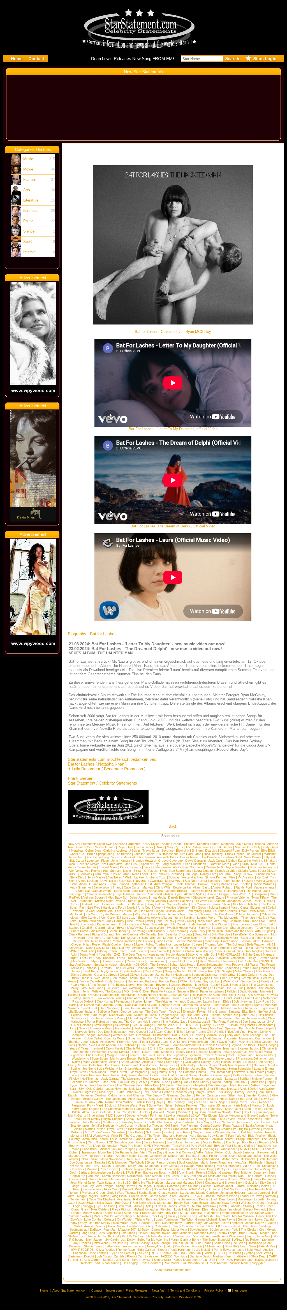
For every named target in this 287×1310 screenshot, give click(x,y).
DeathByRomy (172, 1222)
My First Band (190, 1015)
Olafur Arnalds (220, 947)
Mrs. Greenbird (139, 1035)
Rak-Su (138, 1199)
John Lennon (221, 1229)
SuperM (196, 1212)
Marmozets (190, 1004)
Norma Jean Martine (119, 1102)
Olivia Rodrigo (105, 1249)
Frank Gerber (223, 847)
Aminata (147, 1061)
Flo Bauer (112, 988)
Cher (223, 978)
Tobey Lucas (168, 1065)
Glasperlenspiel (203, 897)
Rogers (264, 1142)
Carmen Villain (268, 958)
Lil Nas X (160, 1206)
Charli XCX (77, 854)
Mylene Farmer (262, 1078)
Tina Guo (187, 1179)
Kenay (130, 1119)
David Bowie (86, 1202)
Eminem (197, 850)
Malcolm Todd (90, 1263)
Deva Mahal (169, 1165)
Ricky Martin (95, 1105)
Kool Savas (263, 1253)
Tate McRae (267, 1246)
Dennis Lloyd (208, 1199)
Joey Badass (91, 1122)
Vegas (91, 1035)
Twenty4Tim (155, 1246)
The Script (233, 1142)
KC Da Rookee (157, 978)
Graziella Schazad (215, 1045)
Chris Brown (96, 1142)
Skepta (162, 1249)
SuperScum (100, 1058)
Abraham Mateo (126, 1155)
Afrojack (183, 907)
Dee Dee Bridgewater (112, 1031)
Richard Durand (103, 934)
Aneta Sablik (150, 1008)
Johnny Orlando (182, 1226)
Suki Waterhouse (193, 1263)
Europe (181, 1048)
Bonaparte (156, 890)
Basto (206, 887)
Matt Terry (92, 1165)
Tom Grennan (198, 1139)
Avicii (149, 921)
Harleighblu (178, 978)
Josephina (232, 968)
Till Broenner (161, 1035)
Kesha (168, 1132)
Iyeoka (155, 1021)
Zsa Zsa (142, 1253)
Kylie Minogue (117, 1162)
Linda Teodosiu (210, 880)
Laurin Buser (212, 1001)
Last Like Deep (90, 958)
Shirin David (222, 1243)
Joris (175, 1176)
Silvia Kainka (252, 857)
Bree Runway (248, 1233)
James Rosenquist (149, 894)
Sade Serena (138, 951)
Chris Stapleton (108, 1233)
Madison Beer (222, 1256)
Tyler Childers (100, 1209)
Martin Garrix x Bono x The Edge (193, 1239)
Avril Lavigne (105, 1186)
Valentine (245, 1041)
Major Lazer (233, 1108)
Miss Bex (216, 1028)
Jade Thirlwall (98, 1253)
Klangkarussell (200, 1021)
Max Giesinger (241, 1004)
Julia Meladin (202, 1249)
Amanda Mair (177, 914)
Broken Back (138, 1196)
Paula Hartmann (180, 1249)
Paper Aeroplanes (212, 991)
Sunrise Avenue (265, 874)
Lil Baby (143, 1229)
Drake (160, 847)
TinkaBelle (240, 934)
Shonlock (86, 874)
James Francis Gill (198, 1031)
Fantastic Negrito (132, 1169)
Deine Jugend (138, 897)
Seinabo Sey (170, 1078)
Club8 (192, 971)
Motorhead (270, 998)
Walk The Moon (131, 1145)
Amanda (182, 1115)
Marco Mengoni (265, 947)
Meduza (142, 1216)
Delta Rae (96, 1065)
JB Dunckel (248, 1159)
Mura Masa (218, 1209)
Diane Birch (122, 890)
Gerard (100, 927)
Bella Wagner (256, 944)
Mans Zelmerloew (95, 1061)
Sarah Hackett (118, 931)
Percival (266, 978)
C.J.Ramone (178, 1041)
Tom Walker (180, 1145)
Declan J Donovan (166, 1186)
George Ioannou (132, 1011)
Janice (194, 1149)
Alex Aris (241, 1162)
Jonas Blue (86, 1085)
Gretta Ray (110, 1122)
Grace (83, 1028)
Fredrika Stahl (232, 857)
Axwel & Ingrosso (84, 1092)
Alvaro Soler (248, 1246)
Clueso (271, 1222)
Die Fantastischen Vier (130, 1152)
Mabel (78, 1226)
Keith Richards (243, 1075)
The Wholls (136, 1162)
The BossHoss (223, 914)
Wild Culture (143, 1189)
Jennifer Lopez (144, 854)
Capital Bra (77, 1176)
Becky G (223, 1169)
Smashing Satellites (141, 1038)
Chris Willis (163, 887)
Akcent (158, 907)
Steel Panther (211, 998)
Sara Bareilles (179, 1196)
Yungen (130, 1149)
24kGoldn (112, 1239)
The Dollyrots (235, 944)
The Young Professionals (148, 931)
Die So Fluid (235, 988)
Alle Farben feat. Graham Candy (100, 1004)
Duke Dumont (170, 1008)
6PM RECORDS (82, 1249)
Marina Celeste (266, 880)
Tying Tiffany (260, 897)
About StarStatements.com (173, 1269)
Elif (218, 1226)
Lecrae (109, 1155)
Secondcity (78, 1018)
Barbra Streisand (246, 1186)
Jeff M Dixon (165, 937)
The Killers (249, 1226)
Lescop (148, 974)
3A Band (214, 994)
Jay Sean (216, 1135)
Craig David (227, 1155)
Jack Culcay (216, 860)
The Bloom (209, 1115)
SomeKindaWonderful (186, 1045)
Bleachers (77, 1169)
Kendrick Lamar (208, 843)
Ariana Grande (172, 843)
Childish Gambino (220, 1172)
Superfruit (118, 1132)
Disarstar (75, 1246)
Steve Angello (103, 1025)
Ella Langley (130, 1263)
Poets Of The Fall (168, 1108)
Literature (30, 200)
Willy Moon (257, 911)
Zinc (205, 1015)
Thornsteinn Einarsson (215, 1105)
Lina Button (253, 890)
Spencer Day (150, 864)
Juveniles (229, 961)
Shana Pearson (90, 1075)
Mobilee (171, 907)
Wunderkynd (80, 1058)
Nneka (82, 1045)
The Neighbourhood (205, 1159)
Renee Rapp (126, 1249)
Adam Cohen (164, 1031)
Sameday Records (133, 1122)
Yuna (177, 917)
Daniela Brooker (179, 897)
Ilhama (217, 890)
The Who (186, 1219)
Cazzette (230, 1038)
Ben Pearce (120, 978)
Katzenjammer (107, 924)
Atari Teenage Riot (255, 1035)
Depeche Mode (137, 1115)
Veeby (72, 981)
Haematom (88, 1152)
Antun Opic (137, 978)
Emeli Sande (229, 941)
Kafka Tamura (119, 1051)
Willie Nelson (204, 1165)
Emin (153, 1048)
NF (188, 1236)
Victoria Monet (239, 1263)
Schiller (244, 1078)
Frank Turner (264, 1206)
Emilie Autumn (156, 961)
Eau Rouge (99, 1015)
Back (173, 826)
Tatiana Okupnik (155, 900)
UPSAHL (197, 1196)
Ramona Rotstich (123, 941)
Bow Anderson (199, 1229)
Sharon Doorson (241, 927)
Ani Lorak (225, 874)
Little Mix (135, 1088)
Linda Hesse (164, 941)
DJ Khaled (183, 1119)
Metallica (77, 850)
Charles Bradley (182, 984)
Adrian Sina (105, 911)
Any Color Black (187, 937)
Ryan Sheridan (210, 961)
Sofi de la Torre (108, 1011)
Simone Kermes (216, 877)
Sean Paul (131, 1212)
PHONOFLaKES (229, 954)
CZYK (223, 1206)
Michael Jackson (110, 1149)
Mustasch (152, 1165)
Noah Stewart (197, 924)
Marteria (265, 991)
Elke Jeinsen (146, 857)
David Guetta (249, 991)
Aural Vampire (163, 884)
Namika (259, 1065)
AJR (158, 1139)
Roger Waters (232, 1125)
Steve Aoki (161, 1189)
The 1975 (240, 1082)
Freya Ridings (121, 1209)
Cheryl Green (77, 1065)
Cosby (206, 1025)
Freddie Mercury (151, 1212)
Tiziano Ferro (144, 1219)
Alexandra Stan (192, 877)
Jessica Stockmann (157, 867)
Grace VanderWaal (153, 1155)
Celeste (109, 1219)
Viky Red (141, 914)
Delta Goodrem (150, 1263)
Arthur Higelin (264, 931)
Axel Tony (221, 921)
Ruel (256, 1165)
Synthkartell (89, 1008)
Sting (168, 1105)
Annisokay (135, 1098)
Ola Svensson (259, 934)
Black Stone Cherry (196, 1082)
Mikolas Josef (223, 1186)
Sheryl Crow (113, 1212)
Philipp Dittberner (247, 1139)
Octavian (215, 1189)
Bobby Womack (219, 924)
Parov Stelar (221, 904)
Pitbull (222, 1098)
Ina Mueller (253, 854)
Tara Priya (102, 874)
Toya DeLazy (121, 947)
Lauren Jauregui (258, 1192)
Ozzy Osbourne (157, 1226)
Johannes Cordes (239, 900)
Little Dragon (261, 1122)
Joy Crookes (82, 1243)
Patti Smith (139, 1202)
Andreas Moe (265, 1055)
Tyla (130, 847)
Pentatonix (123, 1001)
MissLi (72, 874)
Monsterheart (199, 1041)
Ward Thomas (126, 1192)
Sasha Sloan (147, 1192)
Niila (119, 1068)
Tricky (251, 958)
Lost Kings (209, 1149)
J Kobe (205, 1004)
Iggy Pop (171, 1212)
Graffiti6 (87, 927)
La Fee (139, 877)
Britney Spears (245, 1092)
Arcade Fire (229, 1129)
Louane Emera (264, 1068)
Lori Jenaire (159, 874)
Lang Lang (88, 1233)
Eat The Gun (148, 1004)
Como (218, 951)
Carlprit (215, 984)
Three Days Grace (161, 1152)
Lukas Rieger (218, 1102)
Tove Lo (174, 1011)
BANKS (251, 988)
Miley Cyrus (175, 847)
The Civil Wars (124, 968)
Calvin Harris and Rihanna (126, 1095)
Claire (159, 958)
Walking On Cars (252, 1202)
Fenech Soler (165, 1025)
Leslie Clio (221, 927)
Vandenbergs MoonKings (119, 994)
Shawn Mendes (192, 1078)
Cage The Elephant (102, 1199)
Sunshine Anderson (263, 867)
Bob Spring (265, 1061)
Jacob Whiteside (205, 1098)
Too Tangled (254, 951)
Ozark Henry (147, 994)
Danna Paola (160, 1229)
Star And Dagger (80, 964)
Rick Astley (225, 1092)
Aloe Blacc (96, 988)
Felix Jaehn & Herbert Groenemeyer (167, 1092)
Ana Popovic (234, 964)
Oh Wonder (125, 1219)
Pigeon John (109, 860)
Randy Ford (208, 874)
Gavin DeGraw (85, 1102)
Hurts (237, 1061)
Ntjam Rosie (91, 944)
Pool (231, 1055)
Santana (234, 1011)
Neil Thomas (90, 1078)
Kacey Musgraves (185, 1259)
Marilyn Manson (243, 1216)
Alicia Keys (106, 1092)
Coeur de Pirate (195, 1058)
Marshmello (135, 1176)
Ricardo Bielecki (83, 1001)
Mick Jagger (94, 1239)
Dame (258, 1004)
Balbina (77, 1129)
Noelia (131, 907)
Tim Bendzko (135, 904)
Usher (233, 1098)
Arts (26, 190)
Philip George (267, 1045)
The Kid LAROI (182, 1243)
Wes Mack (101, 978)
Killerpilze (199, 1085)
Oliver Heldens (81, 1025)
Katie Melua (241, 1105)
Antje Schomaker (106, 1145)
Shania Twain (93, 1246)
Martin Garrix (77, 1115)
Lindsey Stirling (185, 1051)
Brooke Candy (93, 1098)
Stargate (74, 1122)
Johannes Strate (112, 904)
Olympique (166, 1048)
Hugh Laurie (183, 974)
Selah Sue (125, 880)
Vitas (114, 857)
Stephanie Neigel (105, 964)
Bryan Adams (133, 1068)
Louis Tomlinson (121, 1139)
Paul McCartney (133, 1236)
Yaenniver (268, 1239)
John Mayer (204, 1122)
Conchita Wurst (114, 1038)
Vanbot (218, 968)
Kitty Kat (269, 857)
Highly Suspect (113, 1119)
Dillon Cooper (263, 1041)
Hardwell (97, 1048)
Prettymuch (162, 1145)
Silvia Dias (77, 877)
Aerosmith (213, 1236)
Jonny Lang (192, 1142)
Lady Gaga (270, 847)
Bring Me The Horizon (148, 1182)
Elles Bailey (135, 1132)
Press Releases (137, 1290)
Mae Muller (120, 1222)
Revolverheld (266, 1152)
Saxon (106, 1165)
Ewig (153, 1072)
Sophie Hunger (143, 1001)
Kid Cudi (113, 1236)
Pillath (76, 1112)
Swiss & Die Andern (102, 1045)
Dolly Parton (250, 850)
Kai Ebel (262, 877)
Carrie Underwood (184, 1199)
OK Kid (190, 1169)
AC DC (89, 1132)
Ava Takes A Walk (119, 877)
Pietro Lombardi (232, 1222)
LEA (167, 1176)
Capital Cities (153, 971)
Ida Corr (91, 914)
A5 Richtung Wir (184, 867)
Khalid (103, 1139)
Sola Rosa (139, 890)
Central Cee (84, 847)
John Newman (243, 1001)
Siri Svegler (224, 971)
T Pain (229, 1135)
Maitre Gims (229, 1159)
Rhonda (73, 1041)
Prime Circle (250, 968)
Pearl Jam (110, 1229)
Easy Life (86, 1222)
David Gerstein (195, 860)
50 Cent (198, 1236)
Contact (96, 1290)
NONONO (140, 964)
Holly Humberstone (239, 1259)
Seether (139, 1028)
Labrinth (235, 1206)
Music (28, 159)
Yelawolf (239, 1072)
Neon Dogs (188, 947)
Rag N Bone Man (151, 1105)
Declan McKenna (175, 1139)
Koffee (104, 1196)
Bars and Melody (157, 1199)
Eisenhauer (96, 1018)
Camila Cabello (210, 1125)
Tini (82, 1236)
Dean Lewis (227, 1199)
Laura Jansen (203, 870)
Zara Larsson (216, 1095)
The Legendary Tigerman (183, 1055)
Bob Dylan (122, 1202)
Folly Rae (134, 1172)
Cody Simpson (115, 981)
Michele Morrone (157, 1236)
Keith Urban (228, 974)
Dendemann (78, 1199)
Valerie (120, 900)
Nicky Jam (135, 1165)
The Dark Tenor (156, 1011)
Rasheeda (85, 900)
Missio (137, 1206)
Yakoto (248, 880)
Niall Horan (211, 1212)
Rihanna (259, 843)
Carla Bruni (89, 1149)
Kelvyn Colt (223, 1152)
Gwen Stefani (264, 1075)
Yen (203, 937)
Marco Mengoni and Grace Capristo (243, 1115)
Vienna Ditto (240, 984)
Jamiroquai (265, 1112)
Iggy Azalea (76, 947)
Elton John (108, 1082)
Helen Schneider (240, 1068)
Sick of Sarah (120, 874)
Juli (151, 1031)
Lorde (121, 958)
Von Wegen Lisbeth (251, 1199)
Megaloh (125, 964)
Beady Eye (181, 1202)
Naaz (270, 1125)
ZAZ (117, 954)
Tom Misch (75, 1165)
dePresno (103, 1132)
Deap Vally (202, 934)
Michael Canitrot (127, 934)
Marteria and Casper (123, 1179)
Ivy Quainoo (109, 971)
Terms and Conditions (185, 1290)
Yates (176, 1082)
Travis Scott (150, 850)
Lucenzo (93, 860)
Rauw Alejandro (265, 1259)
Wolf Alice (180, 1256)
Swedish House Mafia (181, 927)
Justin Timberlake (128, 1092)
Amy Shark (186, 1172)
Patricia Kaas (168, 981)
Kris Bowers (255, 994)
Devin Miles (108, 880)
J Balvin (134, 850)
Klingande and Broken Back (223, 1182)
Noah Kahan (110, 1263)
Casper (198, 1132)
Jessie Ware (155, 927)
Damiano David (200, 1256)
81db (245, 864)
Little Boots (87, 924)
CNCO (246, 1165)
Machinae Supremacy (176, 870)
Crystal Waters (109, 914)
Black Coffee (166, 1088)
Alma (85, 1112)
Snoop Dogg (206, 1169)
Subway (174, 877)
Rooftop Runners (82, 998)
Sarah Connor (130, 1061)
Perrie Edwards (224, 1249)
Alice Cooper (137, 1031)
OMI (213, 1041)
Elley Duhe (267, 1182)
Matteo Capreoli (169, 1068)
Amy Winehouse (233, 1236)
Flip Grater (190, 1008)
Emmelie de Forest (192, 958)
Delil (199, 1182)
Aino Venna (203, 951)
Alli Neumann (213, 1246)
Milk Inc (253, 904)
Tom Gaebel (123, 1028)
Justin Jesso (98, 1179)
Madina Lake (229, 884)
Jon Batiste (118, 1243)
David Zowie (148, 1065)
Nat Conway (184, 1152)
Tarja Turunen (124, 894)
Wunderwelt (101, 1135)
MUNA (196, 1206)
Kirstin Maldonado (138, 1129)
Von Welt (159, 1112)
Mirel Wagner (166, 1028)
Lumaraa (231, 1078)
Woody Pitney (116, 1018)
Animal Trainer (171, 998)
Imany (117, 887)
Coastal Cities (233, 951)
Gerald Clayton (130, 974)
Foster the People (220, 1018)
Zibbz (123, 951)
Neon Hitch (215, 931)
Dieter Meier (220, 1004)
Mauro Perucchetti (91, 921)
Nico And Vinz (236, 1031)
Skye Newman (141, 1259)
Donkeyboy (194, 911)
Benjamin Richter (221, 1139)
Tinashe (99, 1162)
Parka (241, 994)
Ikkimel (208, 1253)
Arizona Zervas (94, 1226)
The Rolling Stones (198, 847)
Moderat (149, 1088)
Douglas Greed (169, 1004)
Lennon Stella (204, 1226)
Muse (83, 984)
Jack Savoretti (159, 951)
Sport (27, 242)
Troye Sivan (78, 1072)
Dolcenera (94, 937)
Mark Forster (239, 1085)
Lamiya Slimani (205, 1092)
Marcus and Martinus (179, 1182)
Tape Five (258, 921)
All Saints (167, 1085)
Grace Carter (144, 1139)
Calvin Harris (114, 1048)
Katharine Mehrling (250, 860)
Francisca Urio (225, 870)
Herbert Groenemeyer (215, 1075)
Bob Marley (102, 1222)
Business (30, 211)
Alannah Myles (194, 894)
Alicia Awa (263, 1236)
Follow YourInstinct (158, 944)
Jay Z (250, 1236)
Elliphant (205, 968)
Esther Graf (113, 1246)
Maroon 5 (258, 1105)
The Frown (267, 964)
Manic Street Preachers (216, 1162)
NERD (256, 1149)
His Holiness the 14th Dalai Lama (178, 854)
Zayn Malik (243, 843)
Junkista (195, 981)
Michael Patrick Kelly (204, 1129)
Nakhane (119, 1165)
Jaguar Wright (102, 890)
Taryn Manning (265, 927)
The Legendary (212, 1108)
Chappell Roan (230, 850)
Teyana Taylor (160, 1233)
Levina (170, 1115)
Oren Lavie (133, 1159)
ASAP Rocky (198, 1189)
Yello (235, 1229)
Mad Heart (187, 964)
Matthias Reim (164, 1119)
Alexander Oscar (262, 1212)
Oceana (205, 914)
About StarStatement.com (69, 1290)
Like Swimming (131, 988)
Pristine (155, 1082)
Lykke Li (119, 1172)
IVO (196, 998)
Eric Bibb (228, 994)
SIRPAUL (267, 961)
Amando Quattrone (188, 1001)
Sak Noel (191, 880)
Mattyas (147, 887)
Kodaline (109, 958)
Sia (256, 1098)
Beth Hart (204, 927)
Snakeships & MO (101, 1115)
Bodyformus (135, 1226)
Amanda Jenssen (144, 947)
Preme (200, 1172)
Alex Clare (108, 917)
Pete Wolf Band (201, 1145)
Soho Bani (194, 1253)
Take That (167, 1075)
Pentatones (99, 1051)
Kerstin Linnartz (130, 867)
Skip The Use (221, 934)
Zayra (220, 897)
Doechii (89, 1256)
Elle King (198, 1119)
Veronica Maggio (218, 894)
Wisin (209, 1152)
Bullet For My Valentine (152, 1239)
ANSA (175, 1018)
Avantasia (124, 1199)
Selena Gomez (105, 847)
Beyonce (167, 850)
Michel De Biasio (145, 1015)
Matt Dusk (131, 864)
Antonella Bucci (167, 857)
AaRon (255, 1085)
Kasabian (253, 1119)
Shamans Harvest (174, 1135)
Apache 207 (127, 1229)
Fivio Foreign (161, 1243)
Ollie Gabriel (94, 1088)
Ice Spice (239, 1243)
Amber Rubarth (222, 887)
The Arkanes (164, 1001)
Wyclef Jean (159, 1041)
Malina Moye (173, 880)
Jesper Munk (177, 961)
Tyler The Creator (122, 1253)
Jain (177, 1132)
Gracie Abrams (217, 1263)
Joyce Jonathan (236, 867)
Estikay (145, 1112)
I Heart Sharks (232, 998)
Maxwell (127, 1189)
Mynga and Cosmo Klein (255, 1038)
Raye (121, 847)
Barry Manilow (171, 864)
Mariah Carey (77, 1155)
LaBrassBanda (101, 1112)
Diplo (148, 1206)
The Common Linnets (191, 1072)
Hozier (252, 1031)
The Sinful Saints (152, 1055)
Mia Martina (98, 931)
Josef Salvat (89, 1041)
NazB (176, 1035)
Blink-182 (231, 1246)
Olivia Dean (258, 1256)
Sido (186, 1068)
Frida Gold (128, 857)
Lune (240, 1249)
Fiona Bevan (131, 1008)
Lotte (221, 1119)
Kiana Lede (187, 1216)
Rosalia (197, 1246)
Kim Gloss (199, 907)
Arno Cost (144, 907)
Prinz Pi (116, 1135)
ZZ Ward (252, 964)
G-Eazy (218, 1025)
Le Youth (106, 968)
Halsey (172, 1216)
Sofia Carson (146, 1249)
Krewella (76, 968)
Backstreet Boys (155, 1172)
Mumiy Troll (166, 1072)
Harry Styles (150, 843)
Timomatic (248, 917)
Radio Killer (204, 921)
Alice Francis (135, 921)
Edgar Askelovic (149, 917)
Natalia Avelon (254, 1125)
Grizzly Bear (76, 1142)
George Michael (206, 1219)
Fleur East (152, 1085)
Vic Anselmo (246, 877)
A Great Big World (140, 1018)
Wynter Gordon (177, 904)
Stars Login (239, 1290)
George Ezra (249, 981)
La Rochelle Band (193, 1018)
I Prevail (163, 1045)
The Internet (148, 1179)
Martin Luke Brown (123, 1058)
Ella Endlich (265, 1015)
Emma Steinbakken (235, 1212)
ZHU (270, 1021)
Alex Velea (76, 870)
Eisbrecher (257, 907)
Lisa (182, 1253)
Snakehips (269, 1165)
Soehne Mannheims (188, 941)
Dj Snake (178, 1236)
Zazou (192, 914)
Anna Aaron (134, 998)
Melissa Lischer (231, 1008)
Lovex (243, 911)
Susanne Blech (187, 991)
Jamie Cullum (248, 974)
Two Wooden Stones (110, 998)
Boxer (135, 1051)
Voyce (212, 1179)
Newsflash (159, 1290)
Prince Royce (109, 1169)
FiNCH (220, 1253)
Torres (134, 1055)
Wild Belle (87, 951)
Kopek (269, 1028)
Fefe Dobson (98, 984)
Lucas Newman (116, 1088)
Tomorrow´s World (140, 958)
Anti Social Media (260, 1051)
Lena (141, 1149)
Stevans (150, 1068)
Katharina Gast (141, 884)
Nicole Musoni (175, 954)
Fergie (200, 1095)
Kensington (156, 954)
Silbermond (235, 1095)
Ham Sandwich (110, 1008)
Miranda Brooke (176, 890)
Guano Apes (97, 884)
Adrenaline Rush (101, 1028)
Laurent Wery (206, 917)
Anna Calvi (247, 1015)
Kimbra (125, 860)
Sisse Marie (158, 914)
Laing (150, 1028)
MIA (100, 1102)
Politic (28, 221)
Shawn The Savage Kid (191, 988)
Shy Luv (249, 1112)
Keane (195, 1209)
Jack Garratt (110, 1078)
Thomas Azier (214, 944)
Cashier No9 (214, 867)
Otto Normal (105, 1001)
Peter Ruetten (232, 880)
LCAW (195, 1115)
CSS (211, 958)
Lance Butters (228, 1179)
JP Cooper (211, 1222)
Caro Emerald (176, 931)
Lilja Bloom (75, 1011)
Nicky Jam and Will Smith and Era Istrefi (208, 1176)
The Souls (183, 1085)
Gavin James (179, 1149)
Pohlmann (156, 1115)
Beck (252, 1102)
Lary (73, 1028)
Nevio (127, 870)
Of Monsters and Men (134, 924)
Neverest (141, 880)
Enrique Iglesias (226, 1088)
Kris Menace (129, 937)
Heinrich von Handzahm (152, 968)
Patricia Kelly (193, 1222)
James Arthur (145, 1108)
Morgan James (117, 1055)
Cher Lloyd (158, 1216)
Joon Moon (174, 1142)
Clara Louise (89, 1159)
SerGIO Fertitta (192, 1035)
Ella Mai (143, 1233)
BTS (212, 1259)
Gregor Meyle (168, 1015)
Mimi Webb (101, 1243)
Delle (253, 1088)
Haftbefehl (241, 1256)
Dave (237, 1112)
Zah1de (119, 1256)
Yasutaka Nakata (220, 1112)
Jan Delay (128, 1239)
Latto (169, 1246)
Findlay (74, 1078)
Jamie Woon (102, 887)
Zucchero (186, 1095)
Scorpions (260, 894)
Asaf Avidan (136, 927)
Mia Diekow (145, 941)
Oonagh (93, 994)
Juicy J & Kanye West (122, 1105)
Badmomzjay (78, 1229)
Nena (89, 947)
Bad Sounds (190, 1186)
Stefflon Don (191, 1108)
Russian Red (235, 1025)
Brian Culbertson (194, 864)
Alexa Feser (140, 1041)
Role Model (171, 1263)
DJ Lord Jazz (126, 917)
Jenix (86, 991)
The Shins (268, 1139)
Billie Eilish (268, 850)
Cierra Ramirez (79, 934)
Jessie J (171, 958)
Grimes (203, 947)
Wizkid (241, 1135)
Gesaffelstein (250, 978)
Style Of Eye (140, 991)
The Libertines (130, 1078)
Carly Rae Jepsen (232, 1065)
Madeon (166, 1051)
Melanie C (184, 1112)
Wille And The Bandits (106, 991)
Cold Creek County (198, 1061)
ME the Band (251, 954)
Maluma (92, 1169)
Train (155, 1129)
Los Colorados (201, 904)
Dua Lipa (211, 850)
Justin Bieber (144, 847)
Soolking (265, 1226)
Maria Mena (179, 1229)
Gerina (268, 900)
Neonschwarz (197, 1048)
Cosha (269, 1176)
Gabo (231, 860)
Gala (226, 984)
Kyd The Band (105, 1206)
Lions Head (130, 1065)
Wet (84, 1179)
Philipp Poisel (238, 1102)
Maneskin (224, 1239)
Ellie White (200, 900)
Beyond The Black (243, 1045)
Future (211, 1119)
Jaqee (198, 944)
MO (126, 991)
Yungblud (234, 1209)
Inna (200, 867)
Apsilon (268, 1249)
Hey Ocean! (145, 984)
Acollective (107, 1041)
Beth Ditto (155, 1122)
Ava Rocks (92, 870)
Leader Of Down (251, 1196)
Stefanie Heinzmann (223, 1048)
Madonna (227, 843)
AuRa (199, 1152)
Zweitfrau (156, 880)
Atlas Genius (264, 971)
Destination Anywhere (223, 937)
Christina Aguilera (115, 850)
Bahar (174, 964)
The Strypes (158, 964)
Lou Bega (191, 874)
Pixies (187, 998)
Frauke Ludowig (98, 857)
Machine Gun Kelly (247, 847)
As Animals (121, 1025)
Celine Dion (93, 850)
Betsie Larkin (182, 887)
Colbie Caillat (93, 1038)
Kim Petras (182, 1246)
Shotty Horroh (125, 1186)
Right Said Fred (89, 907)
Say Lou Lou (211, 981)
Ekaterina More (219, 864)
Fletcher (166, 1209)
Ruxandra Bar (233, 890)
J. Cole (74, 1259)
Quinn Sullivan (184, 1122)
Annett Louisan (88, 880)
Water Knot (230, 981)
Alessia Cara (105, 1085)
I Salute (269, 1162)
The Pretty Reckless (226, 1021)
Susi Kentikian (188, 1162)
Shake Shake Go (235, 1051)
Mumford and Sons (116, 1259)
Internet (29, 252)
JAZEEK (166, 1256)
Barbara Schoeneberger (94, 1172)
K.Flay (184, 1212)
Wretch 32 (120, 1035)
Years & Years (79, 1048)
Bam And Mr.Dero (251, 1028)
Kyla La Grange (142, 1025)
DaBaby (95, 1229)
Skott (150, 1162)
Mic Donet (178, 924)
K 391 (172, 1172)
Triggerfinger (160, 924)
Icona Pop (212, 941)
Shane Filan (206, 971)
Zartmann (75, 1256)
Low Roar (262, 1001)
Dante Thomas (185, 884)
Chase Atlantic (168, 1192)
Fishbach (255, 1162)
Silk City (88, 1186)
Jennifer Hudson (102, 1125)
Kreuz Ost (267, 974)
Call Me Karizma (235, 1189)
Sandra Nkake (133, 944)
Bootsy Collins (243, 1145)
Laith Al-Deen (144, 1102)
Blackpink (182, 850)
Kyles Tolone (236, 1119)
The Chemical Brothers (117, 1108)
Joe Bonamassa (254, 1021)
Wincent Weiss (227, 1196)
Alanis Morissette (160, 1202)
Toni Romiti (256, 1189)
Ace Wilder (79, 961)
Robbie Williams (263, 884)
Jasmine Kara (239, 921)
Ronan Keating (222, 1082)
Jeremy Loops (227, 1233)
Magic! (75, 1186)
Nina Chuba (203, 1243)
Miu (160, 934)
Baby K (193, 954)
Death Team (150, 1051)
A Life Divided (100, 941)
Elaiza (227, 1001)
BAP (196, 1025)
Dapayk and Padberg (142, 981)
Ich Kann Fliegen (152, 911)
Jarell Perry (91, 971)
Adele (243, 1088)
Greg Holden (222, 1061)
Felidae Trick (80, 1015)
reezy (127, 1246)
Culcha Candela (252, 1132)
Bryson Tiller (222, 1145)
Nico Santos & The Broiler (232, 1122)
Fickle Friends (263, 1108)
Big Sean (200, 1112)
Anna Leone (154, 1169)
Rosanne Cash (204, 1233)
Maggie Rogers (87, 1196)
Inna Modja (158, 897)
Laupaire (249, 1061)
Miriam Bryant (116, 927)
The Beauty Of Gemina (162, 1095)
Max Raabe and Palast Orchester (179, 1038)
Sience (28, 231)
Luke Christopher (126, 1112)
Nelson (192, 968)
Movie (28, 169)
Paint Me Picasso (163, 991)
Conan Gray (79, 1209)
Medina (127, 914)
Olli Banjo (171, 1125)
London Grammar (206, 974)
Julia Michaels (181, 1233)
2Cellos (245, 1179)
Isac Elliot (201, 984)
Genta (271, 864)
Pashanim (80, 1253)
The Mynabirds (228, 917)
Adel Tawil (209, 1206)
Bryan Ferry (197, 931)
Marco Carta (239, 907)
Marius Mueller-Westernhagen (114, 1216)
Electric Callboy (139, 1243)
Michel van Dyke (120, 1015)
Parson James (166, 1162)
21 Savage (187, 1165)
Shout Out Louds (249, 1155)
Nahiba (262, 917)
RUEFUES (183, 1025)
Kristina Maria (104, 900)
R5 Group (166, 988)
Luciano (138, 1246)
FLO (221, 1259)
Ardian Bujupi (173, 894)
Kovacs (182, 1028)
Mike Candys (89, 917)
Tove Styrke (174, 1061)
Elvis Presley (257, 1135)
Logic (76, 1206)
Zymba (248, 1253)
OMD (147, 1145)
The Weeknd (217, 1068)
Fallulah (232, 991)
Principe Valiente (238, 897)
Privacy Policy (214, 1290)
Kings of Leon (197, 1102)
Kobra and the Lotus (239, 931)
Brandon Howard (144, 860)
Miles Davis (105, 1202)
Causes (206, 1186)
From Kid (123, 1041)
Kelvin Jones (97, 1072)
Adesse (74, 1179)
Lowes (200, 1179)
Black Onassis (82, 978)
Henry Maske (96, 877)
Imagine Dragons (209, 1051)
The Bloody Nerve (122, 984)
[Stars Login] (229, 1290)
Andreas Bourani (93, 897)
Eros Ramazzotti (220, 1072)
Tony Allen (233, 1035)
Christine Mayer (88, 864)
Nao (241, 1176)
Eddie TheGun (168, 947)
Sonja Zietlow (243, 874)
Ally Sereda (148, 934)
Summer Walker (80, 1216)
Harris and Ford (113, 907)
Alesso (177, 1058)
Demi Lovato (255, 1072)
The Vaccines (152, 1159)
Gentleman (245, 1219)
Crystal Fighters (131, 971)
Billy (81, 1088)
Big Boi (243, 1129)
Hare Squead (198, 1135)
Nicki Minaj (262, 1169)
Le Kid (248, 947)
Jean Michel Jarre (82, 1182)
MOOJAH (258, 864)
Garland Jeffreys (105, 974)
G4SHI (168, 1159)
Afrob (247, 1108)
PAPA (183, 981)
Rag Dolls (178, 968)
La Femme (217, 988)
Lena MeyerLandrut (222, 1058)
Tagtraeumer (245, 1055)
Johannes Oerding (93, 1095)
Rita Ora (272, 1202)
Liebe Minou (78, 884)
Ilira (119, 1182)
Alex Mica (239, 904)
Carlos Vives (135, 961)
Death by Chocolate (178, 934)
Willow (238, 1239)
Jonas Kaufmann (264, 1179)
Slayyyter (258, 1263)
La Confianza (127, 1045)
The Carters (254, 1176)
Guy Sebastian (157, 1149)
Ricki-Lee (251, 1008)
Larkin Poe (257, 1082)
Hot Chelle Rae (248, 961)
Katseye (152, 1256)
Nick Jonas (153, 1132)
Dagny (72, 1222)
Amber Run (230, 1015)
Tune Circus (147, 1045)
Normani (270, 1196)
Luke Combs (92, 1219)
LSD (128, 1182)
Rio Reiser (252, 1239)
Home (44, 1290)
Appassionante (264, 887)
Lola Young (104, 1256)
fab (181, 1155)
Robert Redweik (214, 1055)
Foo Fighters (189, 1125)
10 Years (95, 1155)
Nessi (162, 994)
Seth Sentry (188, 1065)
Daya (159, 1102)
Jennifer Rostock (257, 1095)
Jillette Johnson (81, 974)
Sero (272, 1172)
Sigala (171, 1112)
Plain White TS (241, 894)
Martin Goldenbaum (260, 1025)
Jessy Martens (154, 1142)
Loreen (245, 924)
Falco (168, 1122)
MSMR (74, 951)
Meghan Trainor (202, 1088)
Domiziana (255, 1243)
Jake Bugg (111, 937)
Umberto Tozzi (156, 877)
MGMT (244, 1149)
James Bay (199, 1068)
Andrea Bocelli (148, 1075)
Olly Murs (102, 947)
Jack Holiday (115, 921)
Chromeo (176, 874)
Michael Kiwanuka (145, 1209)
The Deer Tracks (134, 954)
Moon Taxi (105, 1152)
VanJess (93, 1176)
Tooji (208, 911)
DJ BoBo (183, 1088)
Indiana (90, 1011)
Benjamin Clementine (230, 958)
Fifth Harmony (175, 1102)
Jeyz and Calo (169, 1179)
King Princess (92, 1189)
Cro (261, 1229)
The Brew (150, 988)
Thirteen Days (207, 1065)
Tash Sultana (106, 1182)
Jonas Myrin (88, 954)
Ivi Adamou (217, 900)
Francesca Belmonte (252, 1058)
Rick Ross (249, 1142)
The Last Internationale (249, 1018)
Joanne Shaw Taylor (224, 1202)
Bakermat (124, 1206)
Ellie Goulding (95, 1055)
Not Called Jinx (111, 864)
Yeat (204, 1259)
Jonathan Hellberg (232, 1192)
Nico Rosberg (213, 854)
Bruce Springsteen (99, 854)
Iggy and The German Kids (130, 1021)
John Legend (90, 1108)
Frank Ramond (118, 884)
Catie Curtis (132, 887)
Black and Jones (251, 937)
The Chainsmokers (130, 1085)
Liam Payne (227, 1219)
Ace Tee (86, 1145)
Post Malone (242, 1172)
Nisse (166, 1082)
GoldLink (251, 1182)
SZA (87, 1135)
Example (189, 1011)
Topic (270, 1082)
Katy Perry (128, 1075)
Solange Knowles (186, 1105)
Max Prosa (144, 1119)
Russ (186, 1132)
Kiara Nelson (231, 1226)
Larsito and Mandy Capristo (199, 1192)
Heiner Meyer (189, 857)
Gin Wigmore (138, 1072)
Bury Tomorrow (242, 1169)
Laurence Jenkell (225, 911)
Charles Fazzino (180, 900)
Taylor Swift (104, 843)
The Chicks (248, 1229)
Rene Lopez (140, 874)
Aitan (196, 887)
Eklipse (94, 961)
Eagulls (73, 1095)
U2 (249, 1065)
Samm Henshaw (113, 1176)
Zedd (110, 1192)
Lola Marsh (205, 1216)
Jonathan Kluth (179, 994)
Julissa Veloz (175, 911)
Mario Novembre (111, 1159)
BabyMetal (254, 1249)
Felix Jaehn (111, 1075)
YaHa (257, 900)
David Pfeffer (228, 1041)
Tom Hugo (135, 900)
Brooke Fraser (208, 884)
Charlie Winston (136, 1048)
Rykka (237, 947)
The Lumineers (115, 1098)
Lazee (75, 904)
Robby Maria (198, 1028)
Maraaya (104, 1035)
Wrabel (255, 1129)
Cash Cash (252, 998)
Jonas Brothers (178, 1206)
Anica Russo (116, 1226)
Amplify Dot (207, 954)
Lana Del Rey (165, 921)
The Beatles (123, 854)
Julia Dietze (268, 870)
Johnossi (91, 968)
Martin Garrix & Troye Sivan (104, 1129)
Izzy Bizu (267, 1098)
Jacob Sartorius (244, 1152)
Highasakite (268, 1008)
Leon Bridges (174, 1169)
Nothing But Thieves (149, 1125)
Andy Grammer (80, 887)
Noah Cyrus (124, 1125)
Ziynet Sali (83, 890)
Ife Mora (193, 978)
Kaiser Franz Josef (175, 1129)
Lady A (192, 961)
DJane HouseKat (247, 914)
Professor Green (93, 1192)
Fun (235, 924)
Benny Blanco (92, 1212)
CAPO (273, 1256)
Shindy (247, 1206)
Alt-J (270, 944)
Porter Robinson (98, 1021)
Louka (120, 1115)
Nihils (179, 1031)
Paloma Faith (77, 994)
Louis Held (181, 1209)
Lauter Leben (182, 944)
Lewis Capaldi (264, 1219)
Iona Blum (259, 924)
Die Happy (199, 994)
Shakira (189, 843)
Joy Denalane (210, 857)
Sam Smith (161, 1018)
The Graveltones (262, 984)
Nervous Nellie (85, 1031)
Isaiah (265, 1186)
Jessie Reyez (254, 1222)
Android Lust (90, 904)
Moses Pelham (213, 1142)
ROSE (155, 1253)
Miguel (172, 1155)
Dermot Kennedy (254, 1209)
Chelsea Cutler (149, 1222)
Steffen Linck (267, 1011)
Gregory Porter (175, 971)
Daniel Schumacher (210, 964)
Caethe (245, 884)
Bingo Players (209, 1008)
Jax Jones (128, 1233)
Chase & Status (187, 1075)
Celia (271, 907)
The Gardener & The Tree (142, 1135)
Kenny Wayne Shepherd (222, 1132)
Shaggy (88, 1206)
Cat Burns (234, 1253)
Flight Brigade (182, 1098)
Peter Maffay (91, 1119)
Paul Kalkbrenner (227, 1165)
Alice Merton (153, 1176)
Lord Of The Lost (126, 911)
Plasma (215, 1015)
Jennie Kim (169, 1253)
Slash (235, 864)
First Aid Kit (263, 1145)
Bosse (210, 1196)
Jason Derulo (96, 1236)
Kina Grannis (217, 1011)
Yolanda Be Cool (84, 911)
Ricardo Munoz (199, 890)
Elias (133, 1222)
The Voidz (182, 1159)
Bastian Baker (250, 941)
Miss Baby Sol (117, 897)
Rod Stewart (151, 1078)
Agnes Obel (209, 978)
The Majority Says (175, 1021)
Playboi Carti (135, 1256)
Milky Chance (244, 971)
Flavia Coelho (111, 944)
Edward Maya (108, 867)
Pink (138, 1142)
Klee (232, 877)
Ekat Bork (249, 1011)
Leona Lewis (214, 1078)
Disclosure (112, 1065)
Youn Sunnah (112, 870)
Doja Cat (131, 1004)
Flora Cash (111, 1189)
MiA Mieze (164, 1058)
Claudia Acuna (247, 870)
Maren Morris (158, 1196)
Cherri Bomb (79, 931)
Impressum (114, 1290)
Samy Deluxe (156, 904)
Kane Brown (199, 1202)
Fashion (29, 179)
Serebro (189, 917)
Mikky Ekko (79, 988)
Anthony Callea (106, 951)
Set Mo (142, 1082)
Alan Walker (267, 1088)
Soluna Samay (218, 907)
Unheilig (219, 1031)
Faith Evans (146, 1058)
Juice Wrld (222, 1216)
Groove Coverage (170, 860)
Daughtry (259, 1172)
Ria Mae (191, 1155)
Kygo (73, 1085)
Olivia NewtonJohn (99, 894)
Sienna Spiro (162, 1259)
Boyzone (162, 984)
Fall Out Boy (126, 1082)
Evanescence (228, 1149)
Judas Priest (208, 1155)
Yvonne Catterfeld (91, 981)
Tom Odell (265, 1092)
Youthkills (105, 954)
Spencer (231, 1028)
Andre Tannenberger (82, 867)
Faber (267, 1119)
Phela (159, 1061)
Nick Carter (76, 860)
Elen (205, 1209)
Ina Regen (145, 1186)
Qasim (233, 978)
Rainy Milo (148, 937)
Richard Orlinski (183, 951)
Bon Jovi (246, 1098)
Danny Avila (179, 1189)
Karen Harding (249, 1048)
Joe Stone (89, 1068)
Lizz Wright (106, 1068)
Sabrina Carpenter (127, 843)
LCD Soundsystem (120, 1142)
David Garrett (117, 1072)
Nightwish (77, 1055)
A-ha (267, 1243)
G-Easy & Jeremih (157, 1098)
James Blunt (163, 974)
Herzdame (152, 998)
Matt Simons (213, 1038)
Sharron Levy (215, 1035)
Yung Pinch (119, 1196)
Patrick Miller (185, 921)
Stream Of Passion (146, 870)
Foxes (201, 1011)
